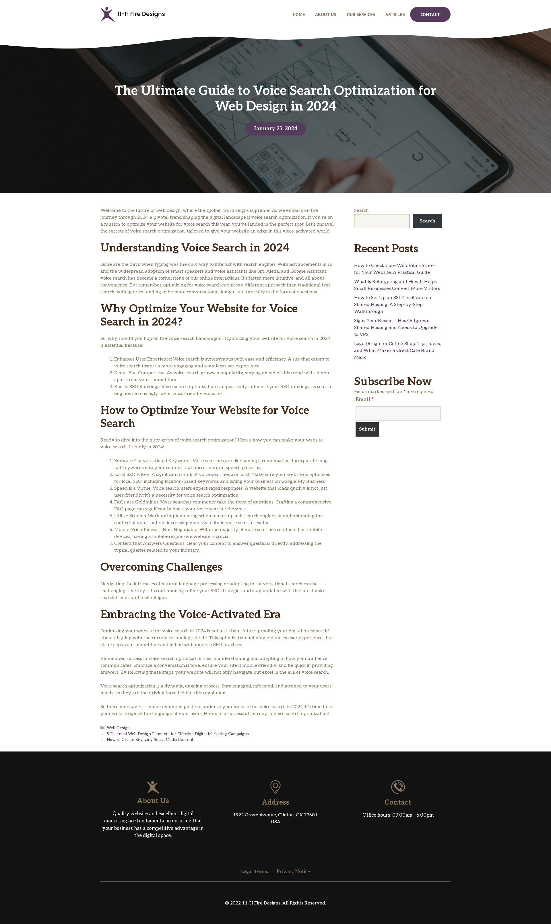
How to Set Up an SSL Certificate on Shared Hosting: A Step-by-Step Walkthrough (392, 304)
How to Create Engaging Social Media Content (150, 739)
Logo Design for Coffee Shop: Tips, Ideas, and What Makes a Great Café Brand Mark (397, 350)
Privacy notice (293, 872)
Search (361, 210)
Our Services (361, 14)
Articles (395, 14)
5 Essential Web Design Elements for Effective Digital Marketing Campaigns (178, 734)
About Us (325, 14)
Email (365, 400)
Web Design (118, 728)
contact (430, 14)
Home (299, 14)
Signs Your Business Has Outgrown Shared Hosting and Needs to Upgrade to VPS (396, 327)
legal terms (254, 871)
